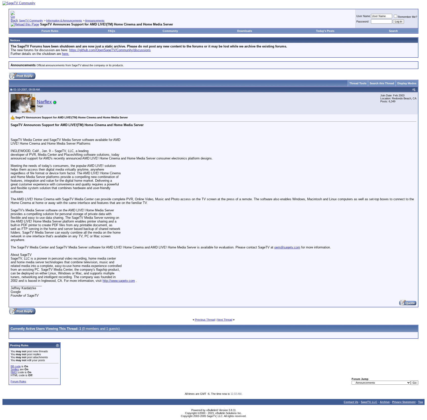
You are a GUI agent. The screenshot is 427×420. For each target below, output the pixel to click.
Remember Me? (407, 16)
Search (393, 30)
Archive (385, 401)
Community (170, 30)
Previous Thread (205, 319)
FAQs (111, 30)
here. (65, 54)
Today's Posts (325, 30)
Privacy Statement (404, 401)
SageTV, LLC (369, 401)
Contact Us (351, 401)
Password (362, 21)
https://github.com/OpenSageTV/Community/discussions (110, 50)
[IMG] (14, 372)
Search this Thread (382, 83)
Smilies (15, 369)
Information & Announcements (64, 20)
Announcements (95, 20)
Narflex (44, 101)
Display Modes (406, 83)
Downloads (244, 30)
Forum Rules (50, 30)
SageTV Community (31, 20)
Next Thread (224, 319)
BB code (16, 366)
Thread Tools (357, 83)
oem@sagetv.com (287, 247)
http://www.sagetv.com (119, 281)
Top (420, 401)
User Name (363, 16)
